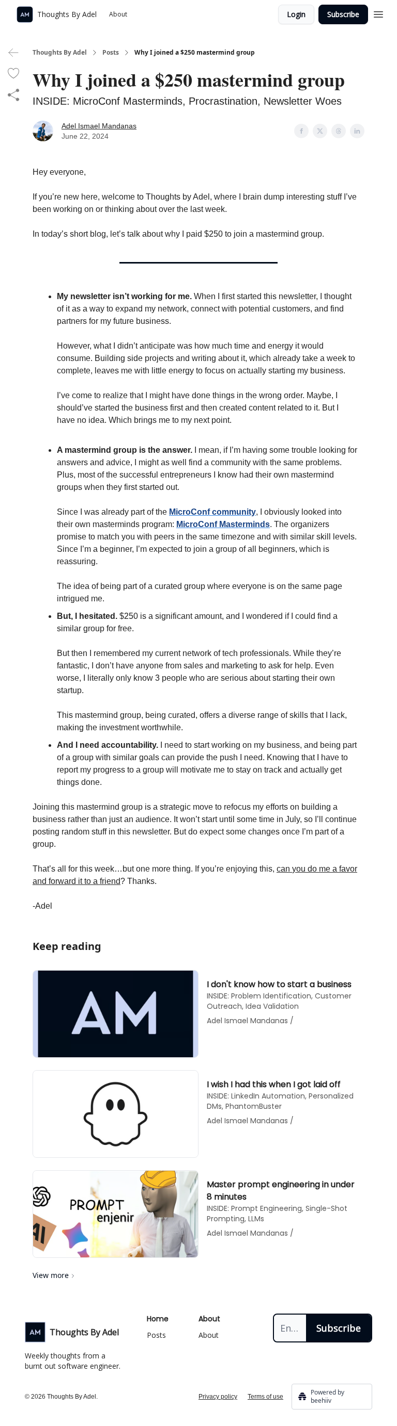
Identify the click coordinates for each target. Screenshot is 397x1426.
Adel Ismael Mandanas (99, 126)
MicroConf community (212, 511)
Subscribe (343, 14)
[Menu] (378, 13)
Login (296, 14)
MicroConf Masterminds (223, 524)
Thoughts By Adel (60, 52)
